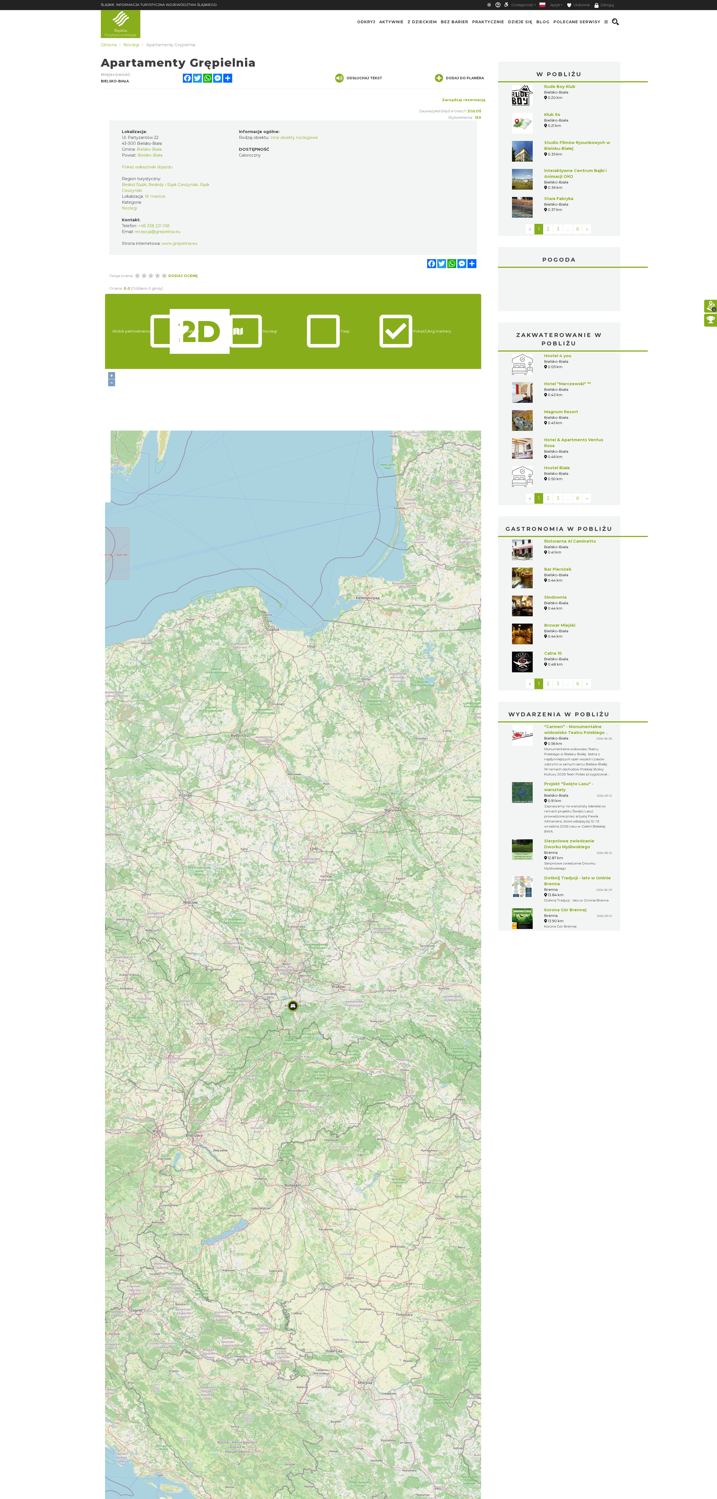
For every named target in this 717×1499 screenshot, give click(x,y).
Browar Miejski (559, 625)
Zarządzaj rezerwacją (463, 99)
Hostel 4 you (557, 355)
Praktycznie (488, 22)
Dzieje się (520, 22)
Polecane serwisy (576, 22)
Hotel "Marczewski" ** (567, 383)
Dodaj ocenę (183, 275)
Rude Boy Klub (559, 86)
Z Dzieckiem (422, 22)
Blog (543, 22)
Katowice (559, 290)
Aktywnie (391, 22)
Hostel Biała (557, 467)
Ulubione (581, 5)
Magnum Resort (561, 411)
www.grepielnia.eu (179, 243)
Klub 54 (552, 114)
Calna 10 (553, 653)
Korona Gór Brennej (565, 909)
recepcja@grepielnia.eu (157, 231)
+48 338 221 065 (154, 225)
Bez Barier (454, 22)
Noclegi (129, 208)
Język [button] (555, 5)
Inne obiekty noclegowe (294, 137)
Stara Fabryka (558, 198)
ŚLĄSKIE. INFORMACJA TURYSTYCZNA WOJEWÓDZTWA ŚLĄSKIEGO (159, 5)
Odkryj (366, 22)
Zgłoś (474, 111)
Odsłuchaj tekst (364, 78)
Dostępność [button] (522, 5)
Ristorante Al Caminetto (570, 541)
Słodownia (555, 597)
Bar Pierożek (557, 569)
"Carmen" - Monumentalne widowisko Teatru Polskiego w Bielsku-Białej (576, 732)
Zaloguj (607, 5)
